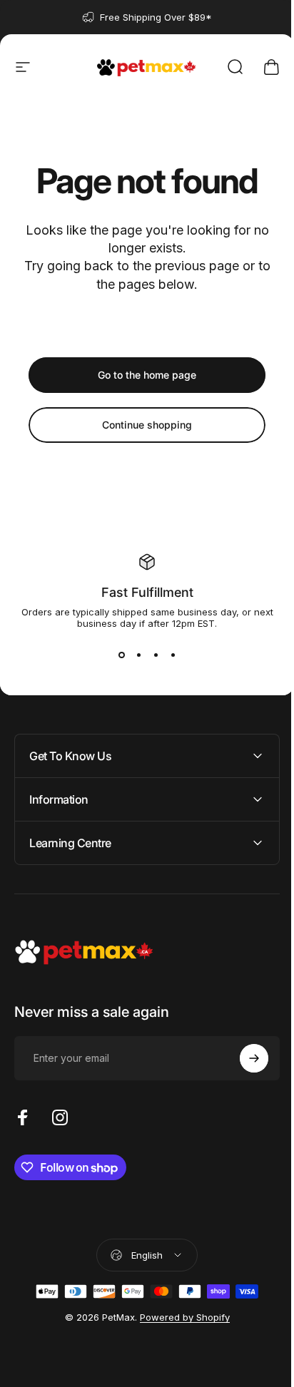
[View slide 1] (121, 654)
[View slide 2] (138, 654)
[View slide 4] (172, 654)
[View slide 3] (155, 654)
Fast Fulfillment (147, 592)
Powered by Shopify (179, 1317)
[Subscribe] (243, 1058)
